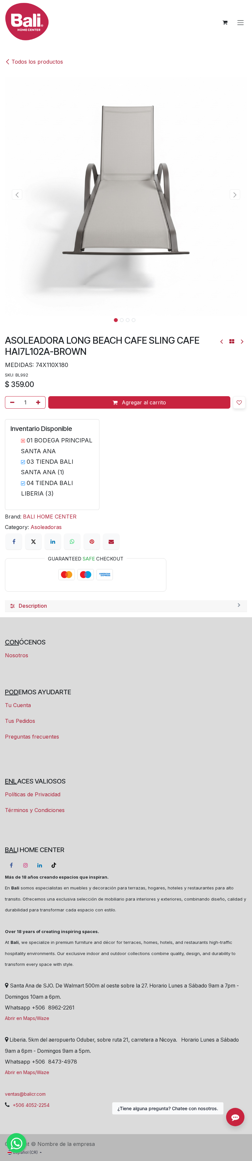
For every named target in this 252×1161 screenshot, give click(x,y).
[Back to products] (232, 341)
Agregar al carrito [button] (143, 402)
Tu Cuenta (18, 705)
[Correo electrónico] (111, 541)
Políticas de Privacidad (32, 794)
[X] (33, 541)
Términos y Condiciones (35, 810)
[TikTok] (54, 865)
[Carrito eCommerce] (224, 22)
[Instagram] (25, 865)
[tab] (126, 606)
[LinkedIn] (53, 541)
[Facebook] (14, 541)
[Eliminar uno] (11, 402)
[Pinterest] (92, 541)
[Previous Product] (222, 341)
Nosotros (16, 655)
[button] (17, 194)
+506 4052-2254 (31, 1105)
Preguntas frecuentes (32, 736)
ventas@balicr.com (25, 1094)
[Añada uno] (39, 402)
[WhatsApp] (72, 541)
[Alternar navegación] (240, 22)
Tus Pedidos (20, 721)
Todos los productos (37, 61)
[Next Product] (241, 341)
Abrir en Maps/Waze (27, 1018)
